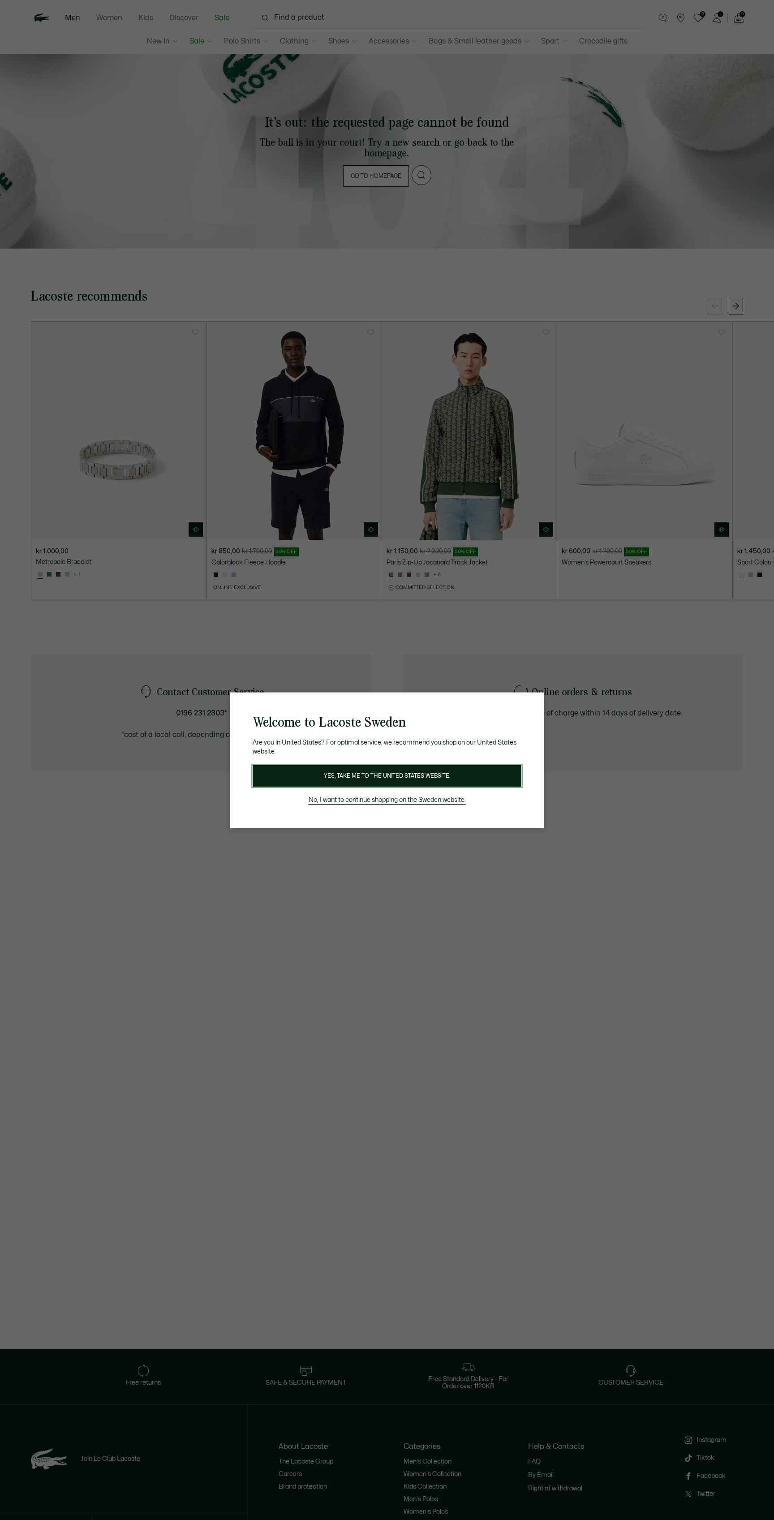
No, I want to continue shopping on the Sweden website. (387, 800)
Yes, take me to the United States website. (387, 776)
